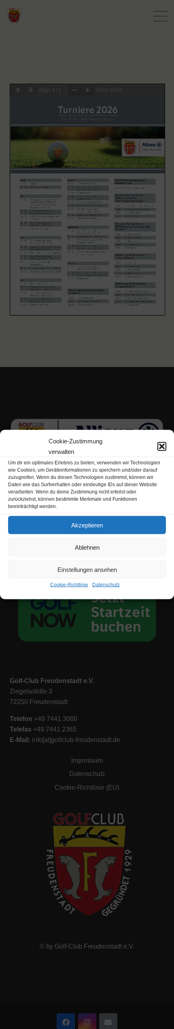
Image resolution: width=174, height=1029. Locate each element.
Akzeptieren (87, 524)
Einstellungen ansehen (87, 569)
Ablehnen (87, 547)
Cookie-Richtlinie (69, 585)
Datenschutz (106, 585)
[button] (162, 447)
